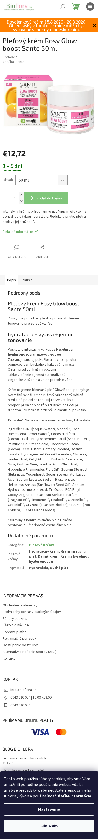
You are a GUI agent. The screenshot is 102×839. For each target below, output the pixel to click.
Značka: (14, 62)
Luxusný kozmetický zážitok (24, 758)
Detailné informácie (18, 231)
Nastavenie (49, 809)
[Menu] (90, 6)
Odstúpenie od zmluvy (20, 645)
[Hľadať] (63, 6)
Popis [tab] (11, 280)
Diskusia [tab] (26, 280)
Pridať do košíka (49, 198)
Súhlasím (49, 826)
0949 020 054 (20, 705)
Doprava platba (14, 632)
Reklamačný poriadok (19, 638)
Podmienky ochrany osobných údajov (32, 612)
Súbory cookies (15, 618)
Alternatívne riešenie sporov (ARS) (29, 652)
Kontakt (9, 658)
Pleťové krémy (41, 545)
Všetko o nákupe (16, 625)
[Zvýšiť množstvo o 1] (21, 195)
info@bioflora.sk (23, 689)
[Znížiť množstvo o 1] (21, 201)
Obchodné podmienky (20, 605)
